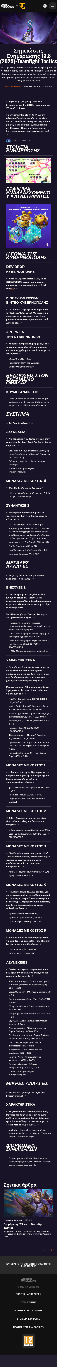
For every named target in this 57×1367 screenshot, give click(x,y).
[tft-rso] (22, 6)
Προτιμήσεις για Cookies (28, 1327)
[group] (28, 1217)
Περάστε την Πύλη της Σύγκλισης (24, 363)
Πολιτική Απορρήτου (28, 1294)
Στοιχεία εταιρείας (28, 1319)
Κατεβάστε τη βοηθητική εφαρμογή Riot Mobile (28, 1265)
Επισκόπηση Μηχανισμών (21, 367)
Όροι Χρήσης (28, 1302)
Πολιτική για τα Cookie (28, 1311)
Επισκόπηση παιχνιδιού (20, 359)
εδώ (12, 289)
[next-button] (50, 1250)
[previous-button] (44, 1250)
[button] (13, 87)
